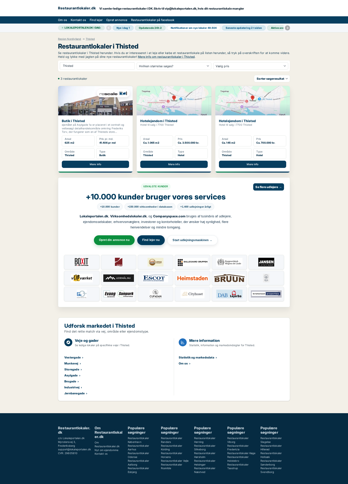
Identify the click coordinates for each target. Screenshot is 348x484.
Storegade (71, 369)
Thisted (90, 38)
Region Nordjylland (69, 38)
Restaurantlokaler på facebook (153, 20)
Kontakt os (78, 20)
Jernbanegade (74, 393)
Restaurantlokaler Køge (241, 453)
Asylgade (71, 375)
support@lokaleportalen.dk (74, 449)
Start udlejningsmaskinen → (192, 240)
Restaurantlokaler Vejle (175, 460)
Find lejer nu (151, 239)
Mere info (95, 164)
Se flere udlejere (268, 187)
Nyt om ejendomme (106, 450)
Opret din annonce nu (114, 239)
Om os (62, 20)
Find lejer (96, 20)
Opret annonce (116, 20)
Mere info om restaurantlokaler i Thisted (166, 57)
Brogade (70, 381)
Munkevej (71, 363)
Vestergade (72, 357)
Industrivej (71, 387)
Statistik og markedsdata (196, 357)
